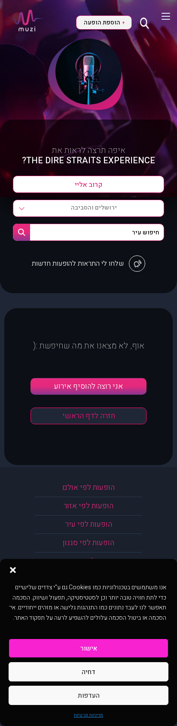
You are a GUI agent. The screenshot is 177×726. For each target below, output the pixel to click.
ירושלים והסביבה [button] (94, 207)
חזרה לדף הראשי (88, 416)
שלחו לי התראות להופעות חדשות (78, 263)
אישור (88, 648)
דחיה (88, 672)
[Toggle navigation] (160, 16)
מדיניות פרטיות (88, 715)
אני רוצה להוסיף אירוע (88, 386)
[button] (13, 569)
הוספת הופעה (104, 22)
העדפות (89, 695)
